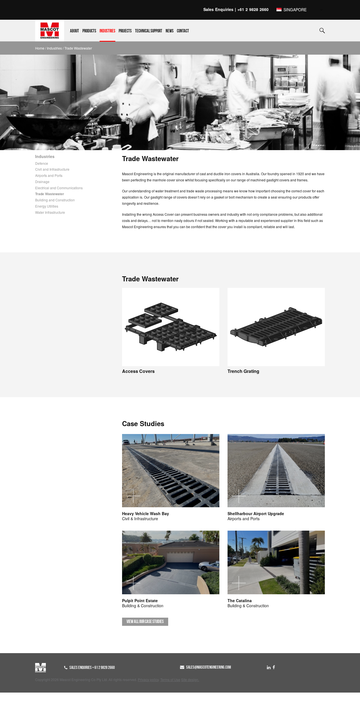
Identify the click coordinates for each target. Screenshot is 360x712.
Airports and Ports (48, 175)
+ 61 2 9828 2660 (103, 667)
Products (89, 31)
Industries (107, 31)
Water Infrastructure (50, 212)
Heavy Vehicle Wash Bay (145, 513)
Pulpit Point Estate (140, 600)
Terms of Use (170, 679)
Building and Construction (55, 199)
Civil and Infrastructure (52, 169)
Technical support (148, 31)
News (170, 31)
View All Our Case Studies (145, 621)
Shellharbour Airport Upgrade (256, 513)
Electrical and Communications (59, 187)
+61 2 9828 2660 (253, 9)
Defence (41, 163)
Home (39, 48)
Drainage (42, 181)
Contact (183, 31)
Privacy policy (148, 679)
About (74, 31)
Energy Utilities (46, 206)
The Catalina (240, 600)
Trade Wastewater (49, 193)
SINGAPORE (294, 9)
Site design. (190, 679)
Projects (125, 31)
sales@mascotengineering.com (208, 667)
